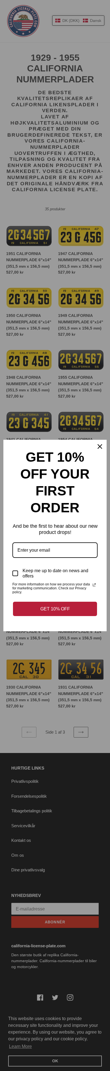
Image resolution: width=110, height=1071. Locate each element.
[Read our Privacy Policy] (94, 584)
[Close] (100, 446)
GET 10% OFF (55, 608)
